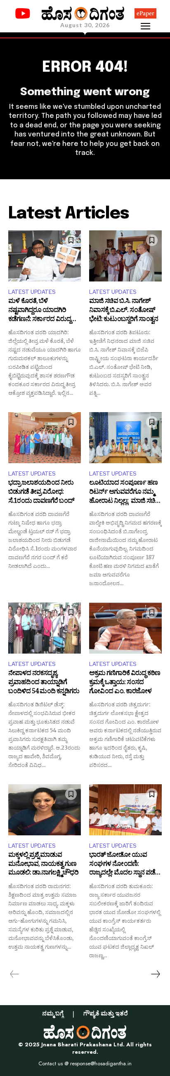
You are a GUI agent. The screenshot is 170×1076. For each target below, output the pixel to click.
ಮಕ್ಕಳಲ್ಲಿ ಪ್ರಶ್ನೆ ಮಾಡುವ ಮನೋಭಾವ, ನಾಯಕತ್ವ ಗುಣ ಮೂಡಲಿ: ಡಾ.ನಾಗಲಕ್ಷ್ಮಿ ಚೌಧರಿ (43, 865)
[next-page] (155, 974)
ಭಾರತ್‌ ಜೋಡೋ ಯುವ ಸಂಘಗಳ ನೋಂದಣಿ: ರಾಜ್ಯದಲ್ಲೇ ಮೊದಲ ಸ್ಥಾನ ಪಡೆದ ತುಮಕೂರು (124, 865)
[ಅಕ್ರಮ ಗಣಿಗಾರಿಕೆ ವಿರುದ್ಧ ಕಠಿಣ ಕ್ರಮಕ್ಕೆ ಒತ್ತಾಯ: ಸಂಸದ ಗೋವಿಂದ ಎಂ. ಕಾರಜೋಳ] (125, 627)
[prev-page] (14, 974)
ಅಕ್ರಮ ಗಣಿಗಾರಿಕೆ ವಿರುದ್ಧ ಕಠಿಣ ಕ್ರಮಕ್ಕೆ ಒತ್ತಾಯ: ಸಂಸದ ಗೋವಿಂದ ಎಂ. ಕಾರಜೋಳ (124, 683)
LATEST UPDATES (31, 291)
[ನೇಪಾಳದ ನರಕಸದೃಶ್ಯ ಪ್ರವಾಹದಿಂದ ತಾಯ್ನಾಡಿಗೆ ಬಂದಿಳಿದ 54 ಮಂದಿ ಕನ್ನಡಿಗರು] (44, 627)
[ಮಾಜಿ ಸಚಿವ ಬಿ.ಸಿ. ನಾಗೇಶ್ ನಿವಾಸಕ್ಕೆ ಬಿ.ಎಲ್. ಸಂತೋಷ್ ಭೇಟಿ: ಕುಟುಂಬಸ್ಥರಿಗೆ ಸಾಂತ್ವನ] (125, 255)
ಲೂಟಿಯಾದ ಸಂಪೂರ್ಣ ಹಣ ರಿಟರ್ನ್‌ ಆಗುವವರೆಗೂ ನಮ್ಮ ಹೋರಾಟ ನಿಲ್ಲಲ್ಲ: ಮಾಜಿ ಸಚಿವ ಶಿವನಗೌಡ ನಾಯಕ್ (124, 493)
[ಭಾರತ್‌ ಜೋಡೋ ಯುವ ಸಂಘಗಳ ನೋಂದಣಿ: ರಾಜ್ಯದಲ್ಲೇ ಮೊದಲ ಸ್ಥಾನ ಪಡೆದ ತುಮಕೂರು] (125, 809)
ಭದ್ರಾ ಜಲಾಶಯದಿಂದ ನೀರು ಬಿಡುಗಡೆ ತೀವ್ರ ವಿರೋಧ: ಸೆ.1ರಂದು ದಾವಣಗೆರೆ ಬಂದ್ (41, 493)
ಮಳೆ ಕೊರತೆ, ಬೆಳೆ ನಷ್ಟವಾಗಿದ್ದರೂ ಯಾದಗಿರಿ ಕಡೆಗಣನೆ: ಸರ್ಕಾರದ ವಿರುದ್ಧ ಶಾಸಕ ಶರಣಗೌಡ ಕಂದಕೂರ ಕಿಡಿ (40, 311)
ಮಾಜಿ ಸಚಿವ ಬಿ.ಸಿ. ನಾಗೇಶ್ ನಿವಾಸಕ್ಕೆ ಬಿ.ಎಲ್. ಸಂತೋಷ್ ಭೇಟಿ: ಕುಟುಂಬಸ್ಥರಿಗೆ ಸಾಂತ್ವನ (123, 311)
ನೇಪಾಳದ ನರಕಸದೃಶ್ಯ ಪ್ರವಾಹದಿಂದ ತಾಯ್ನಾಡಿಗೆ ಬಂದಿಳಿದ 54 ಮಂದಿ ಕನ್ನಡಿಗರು (43, 683)
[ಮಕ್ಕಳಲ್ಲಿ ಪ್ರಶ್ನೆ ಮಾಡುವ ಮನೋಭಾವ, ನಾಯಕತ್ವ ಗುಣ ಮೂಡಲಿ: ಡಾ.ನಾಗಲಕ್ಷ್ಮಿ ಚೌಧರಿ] (44, 809)
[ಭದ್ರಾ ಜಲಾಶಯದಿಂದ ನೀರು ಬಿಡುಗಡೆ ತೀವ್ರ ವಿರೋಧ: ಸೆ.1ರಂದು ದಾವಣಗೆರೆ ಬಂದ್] (44, 437)
